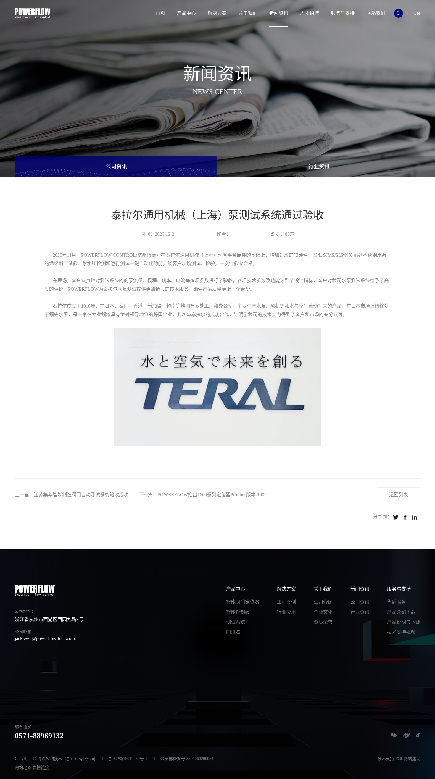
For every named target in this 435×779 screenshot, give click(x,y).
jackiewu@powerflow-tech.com (45, 638)
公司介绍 (323, 602)
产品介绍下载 (401, 612)
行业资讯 (319, 166)
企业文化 (323, 612)
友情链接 (41, 767)
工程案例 (286, 602)
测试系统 (235, 622)
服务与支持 (343, 13)
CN (416, 13)
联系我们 (375, 13)
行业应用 (286, 612)
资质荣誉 (323, 622)
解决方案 (217, 13)
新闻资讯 (278, 13)
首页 (160, 13)
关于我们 (248, 13)
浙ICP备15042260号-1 (127, 759)
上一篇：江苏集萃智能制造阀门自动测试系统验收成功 (71, 494)
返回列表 (398, 494)
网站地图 (23, 767)
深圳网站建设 (407, 759)
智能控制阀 (238, 612)
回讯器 (233, 632)
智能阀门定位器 (242, 602)
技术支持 (386, 759)
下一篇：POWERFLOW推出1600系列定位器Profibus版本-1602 (202, 494)
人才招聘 (309, 13)
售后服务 (396, 602)
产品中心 (186, 13)
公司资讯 (116, 166)
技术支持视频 (401, 632)
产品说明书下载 (403, 622)
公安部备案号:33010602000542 (187, 759)
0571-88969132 (39, 735)
